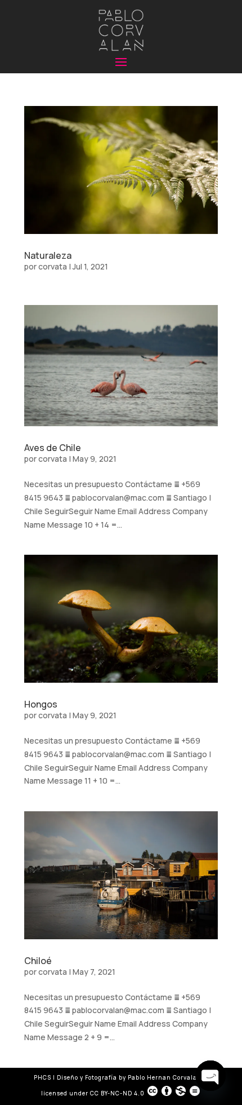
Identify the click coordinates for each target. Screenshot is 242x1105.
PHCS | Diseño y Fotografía (75, 1077)
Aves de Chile (52, 447)
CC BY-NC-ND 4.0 (117, 1093)
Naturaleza (47, 255)
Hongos (40, 704)
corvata (52, 266)
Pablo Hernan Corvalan (165, 1077)
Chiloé (38, 960)
